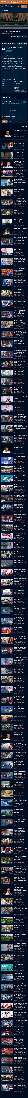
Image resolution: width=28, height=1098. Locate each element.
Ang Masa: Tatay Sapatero (18, 153)
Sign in (24, 6)
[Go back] (2, 10)
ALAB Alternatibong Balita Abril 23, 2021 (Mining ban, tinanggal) (20, 830)
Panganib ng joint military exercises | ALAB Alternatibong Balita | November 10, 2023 (20, 239)
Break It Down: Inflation (20, 1012)
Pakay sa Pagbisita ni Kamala (19, 361)
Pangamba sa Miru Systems (19, 190)
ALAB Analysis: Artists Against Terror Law (19, 965)
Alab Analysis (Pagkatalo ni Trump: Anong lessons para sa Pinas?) (20, 659)
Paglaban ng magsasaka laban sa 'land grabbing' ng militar (20, 580)
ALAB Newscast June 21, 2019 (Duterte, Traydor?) (19, 270)
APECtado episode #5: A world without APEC (20, 495)
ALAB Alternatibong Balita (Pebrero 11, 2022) (20, 744)
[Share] (22, 36)
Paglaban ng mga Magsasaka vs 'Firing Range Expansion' (19, 486)
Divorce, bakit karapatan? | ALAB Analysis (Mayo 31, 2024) (19, 1039)
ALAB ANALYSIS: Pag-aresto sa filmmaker (20, 820)
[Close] (26, 1)
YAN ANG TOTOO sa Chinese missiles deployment (19, 447)
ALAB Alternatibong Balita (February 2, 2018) (20, 848)
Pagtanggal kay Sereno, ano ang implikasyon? (20, 570)
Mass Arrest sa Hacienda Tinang (20, 1075)
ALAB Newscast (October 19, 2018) (19, 406)
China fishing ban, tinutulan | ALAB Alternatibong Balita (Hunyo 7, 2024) (19, 763)
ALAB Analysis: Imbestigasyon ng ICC (19, 1066)
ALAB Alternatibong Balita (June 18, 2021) (19, 707)
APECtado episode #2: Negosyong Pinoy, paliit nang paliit (20, 945)
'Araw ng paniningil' (19, 839)
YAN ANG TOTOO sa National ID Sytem (19, 162)
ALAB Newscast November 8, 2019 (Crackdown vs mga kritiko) (19, 143)
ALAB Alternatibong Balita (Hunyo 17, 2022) (20, 677)
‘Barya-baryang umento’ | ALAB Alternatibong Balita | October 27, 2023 (20, 352)
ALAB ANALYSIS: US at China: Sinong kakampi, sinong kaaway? (20, 648)
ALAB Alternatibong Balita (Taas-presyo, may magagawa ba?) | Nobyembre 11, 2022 (20, 291)
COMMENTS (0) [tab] (6, 97)
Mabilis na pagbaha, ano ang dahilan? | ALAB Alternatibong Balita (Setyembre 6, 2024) (20, 608)
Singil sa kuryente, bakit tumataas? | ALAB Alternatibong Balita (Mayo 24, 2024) (20, 975)
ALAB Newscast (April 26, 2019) (20, 1049)
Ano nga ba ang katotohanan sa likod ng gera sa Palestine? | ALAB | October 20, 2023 (20, 280)
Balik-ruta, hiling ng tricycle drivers (19, 467)
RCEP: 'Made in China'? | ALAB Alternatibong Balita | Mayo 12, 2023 (20, 437)
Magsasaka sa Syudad (20, 918)
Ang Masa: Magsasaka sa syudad (20, 935)
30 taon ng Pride (18, 782)
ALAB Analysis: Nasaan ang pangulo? (20, 753)
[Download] (25, 36)
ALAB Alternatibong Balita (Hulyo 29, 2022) (20, 598)
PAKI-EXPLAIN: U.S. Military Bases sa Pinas (20, 561)
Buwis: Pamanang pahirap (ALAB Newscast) (18, 219)
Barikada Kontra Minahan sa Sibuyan (20, 926)
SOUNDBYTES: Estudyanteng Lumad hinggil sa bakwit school (20, 878)
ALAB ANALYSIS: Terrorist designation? (19, 589)
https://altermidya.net (18, 81)
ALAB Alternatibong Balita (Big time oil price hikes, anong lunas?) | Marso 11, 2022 (20, 416)
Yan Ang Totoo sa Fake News (20, 131)
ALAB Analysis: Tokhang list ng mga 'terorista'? (20, 1004)
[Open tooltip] (12, 51)
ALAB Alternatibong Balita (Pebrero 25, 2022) (19, 687)
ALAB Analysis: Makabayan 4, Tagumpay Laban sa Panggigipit (19, 249)
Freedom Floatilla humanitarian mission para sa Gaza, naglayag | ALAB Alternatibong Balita (20, 181)
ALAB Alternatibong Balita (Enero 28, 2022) (20, 332)
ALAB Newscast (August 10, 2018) (20, 397)
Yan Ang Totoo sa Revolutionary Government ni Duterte (20, 889)
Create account (12, 121)
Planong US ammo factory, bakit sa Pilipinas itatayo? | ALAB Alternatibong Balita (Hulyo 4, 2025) (20, 800)
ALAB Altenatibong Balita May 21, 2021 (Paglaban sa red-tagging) (19, 698)
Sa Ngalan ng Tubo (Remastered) (19, 898)
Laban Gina (17, 791)
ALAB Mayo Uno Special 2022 (20, 379)
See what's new (16, 2)
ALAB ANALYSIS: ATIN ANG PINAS (20, 534)
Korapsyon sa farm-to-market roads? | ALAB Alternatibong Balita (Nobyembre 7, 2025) (20, 260)
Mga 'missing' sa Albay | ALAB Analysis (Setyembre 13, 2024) (20, 516)
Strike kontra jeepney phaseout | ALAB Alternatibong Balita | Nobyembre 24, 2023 (19, 312)
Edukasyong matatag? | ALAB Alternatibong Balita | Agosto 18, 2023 (20, 773)
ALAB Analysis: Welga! (20, 716)
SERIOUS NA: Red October (18, 628)
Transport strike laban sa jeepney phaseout (20, 724)
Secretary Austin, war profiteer (19, 552)
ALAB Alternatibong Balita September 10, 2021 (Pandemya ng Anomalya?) (19, 619)
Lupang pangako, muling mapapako (20, 229)
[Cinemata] (9, 6)
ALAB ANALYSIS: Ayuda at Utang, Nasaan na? (20, 1021)
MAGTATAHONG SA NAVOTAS (19, 209)
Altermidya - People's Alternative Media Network (19, 134)
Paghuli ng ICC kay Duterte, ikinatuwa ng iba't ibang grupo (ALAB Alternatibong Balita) (20, 322)
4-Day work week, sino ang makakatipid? (20, 370)
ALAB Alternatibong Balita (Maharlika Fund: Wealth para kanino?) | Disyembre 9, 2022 (20, 1085)
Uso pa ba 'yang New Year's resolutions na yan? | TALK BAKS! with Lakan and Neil (20, 868)
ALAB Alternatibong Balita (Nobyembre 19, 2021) (20, 301)
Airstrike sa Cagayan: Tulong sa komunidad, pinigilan (19, 811)
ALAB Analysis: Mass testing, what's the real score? (20, 985)
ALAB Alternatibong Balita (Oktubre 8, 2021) (20, 995)
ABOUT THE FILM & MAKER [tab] (8, 43)
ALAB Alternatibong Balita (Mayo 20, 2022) (20, 1057)
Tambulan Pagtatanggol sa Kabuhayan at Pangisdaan (20, 858)
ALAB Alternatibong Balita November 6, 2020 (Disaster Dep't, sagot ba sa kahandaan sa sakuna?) (20, 955)
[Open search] (18, 6)
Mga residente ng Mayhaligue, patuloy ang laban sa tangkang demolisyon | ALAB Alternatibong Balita (20, 908)
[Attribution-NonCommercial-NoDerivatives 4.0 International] (20, 88)
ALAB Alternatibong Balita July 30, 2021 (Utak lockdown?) (19, 505)
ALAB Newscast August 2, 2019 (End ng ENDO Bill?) (20, 638)
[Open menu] (2, 6)
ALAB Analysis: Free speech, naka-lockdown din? (20, 458)
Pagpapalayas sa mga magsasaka (19, 525)
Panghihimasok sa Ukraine (18, 388)
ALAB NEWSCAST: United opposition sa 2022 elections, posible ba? (20, 200)
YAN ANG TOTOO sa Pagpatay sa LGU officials (19, 734)
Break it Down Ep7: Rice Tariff (20, 476)
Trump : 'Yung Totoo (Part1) (19, 543)
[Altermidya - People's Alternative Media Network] (3, 49)
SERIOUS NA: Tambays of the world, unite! (20, 171)
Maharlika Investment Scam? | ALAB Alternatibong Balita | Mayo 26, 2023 (19, 342)
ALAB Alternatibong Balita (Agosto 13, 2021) (20, 668)
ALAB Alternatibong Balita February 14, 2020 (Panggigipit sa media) (20, 426)
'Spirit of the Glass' (19, 1030)
